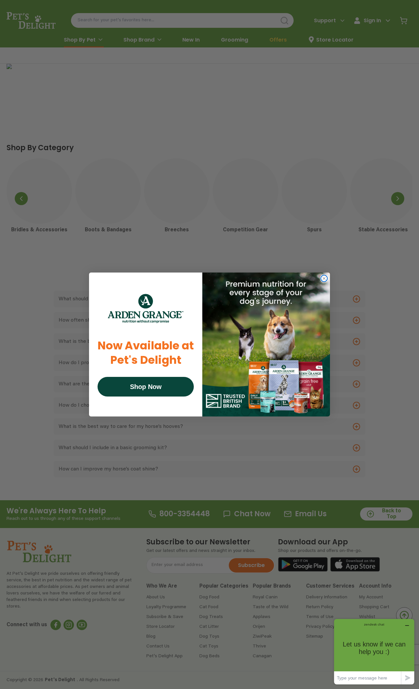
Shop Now (146, 386)
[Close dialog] (324, 278)
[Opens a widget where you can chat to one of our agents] (374, 651)
